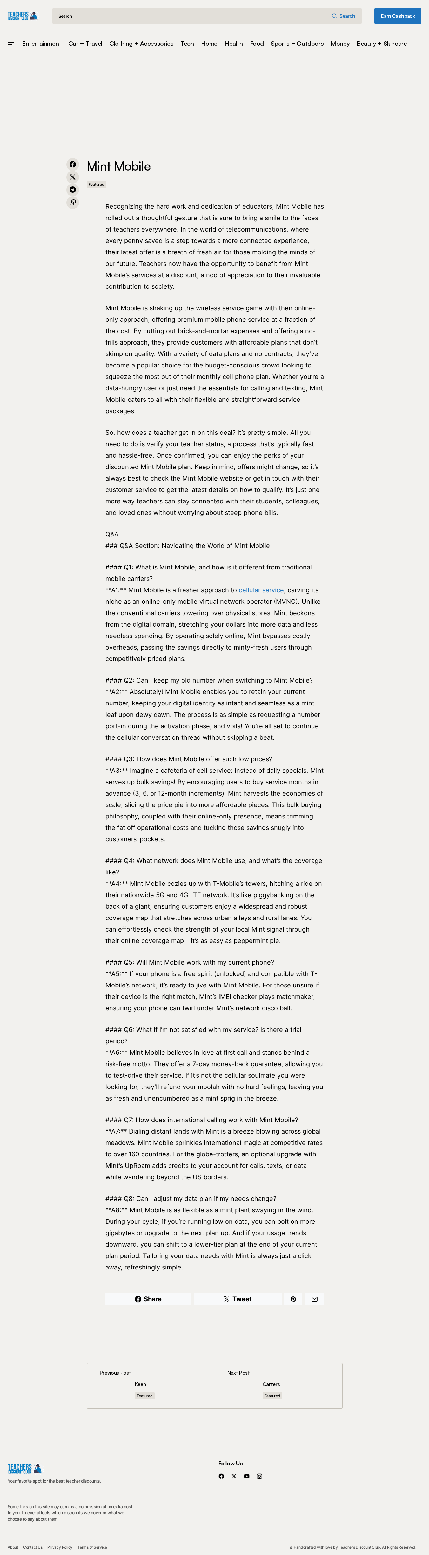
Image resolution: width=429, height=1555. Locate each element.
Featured (96, 184)
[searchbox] (191, 16)
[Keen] (151, 1385)
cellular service (261, 590)
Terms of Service (92, 1547)
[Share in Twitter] (72, 177)
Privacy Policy (59, 1547)
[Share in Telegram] (72, 190)
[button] (10, 43)
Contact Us (33, 1547)
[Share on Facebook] (72, 164)
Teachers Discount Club (359, 1547)
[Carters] (278, 1385)
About (13, 1547)
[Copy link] (72, 202)
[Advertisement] (214, 102)
